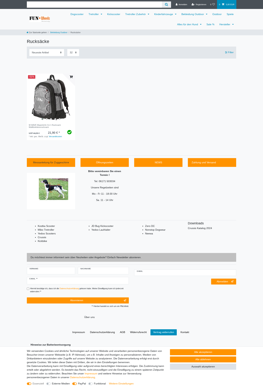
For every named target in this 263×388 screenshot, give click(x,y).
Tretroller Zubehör (136, 14)
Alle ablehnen (203, 359)
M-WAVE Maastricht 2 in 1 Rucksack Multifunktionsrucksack (45, 126)
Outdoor (217, 14)
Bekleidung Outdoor (193, 14)
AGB (122, 332)
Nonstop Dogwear (155, 229)
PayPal (82, 383)
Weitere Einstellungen (121, 383)
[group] (51, 98)
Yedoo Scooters (47, 233)
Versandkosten (55, 136)
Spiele (230, 14)
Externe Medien (61, 383)
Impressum (91, 373)
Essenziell (38, 383)
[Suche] (166, 4)
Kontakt (185, 332)
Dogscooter (77, 14)
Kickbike (42, 241)
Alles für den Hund (188, 24)
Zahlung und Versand (204, 162)
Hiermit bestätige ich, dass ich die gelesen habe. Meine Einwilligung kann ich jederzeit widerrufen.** (76, 290)
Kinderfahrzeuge (164, 14)
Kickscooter (113, 14)
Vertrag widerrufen (163, 332)
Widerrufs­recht (138, 332)
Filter (230, 52)
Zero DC (150, 226)
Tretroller (94, 14)
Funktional (100, 383)
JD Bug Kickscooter (102, 226)
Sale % (210, 24)
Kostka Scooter (46, 226)
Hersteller (225, 24)
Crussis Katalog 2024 (200, 228)
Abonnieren (76, 300)
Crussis (42, 237)
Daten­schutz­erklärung (82, 377)
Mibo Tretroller (46, 229)
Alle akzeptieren (203, 352)
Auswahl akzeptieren (203, 366)
